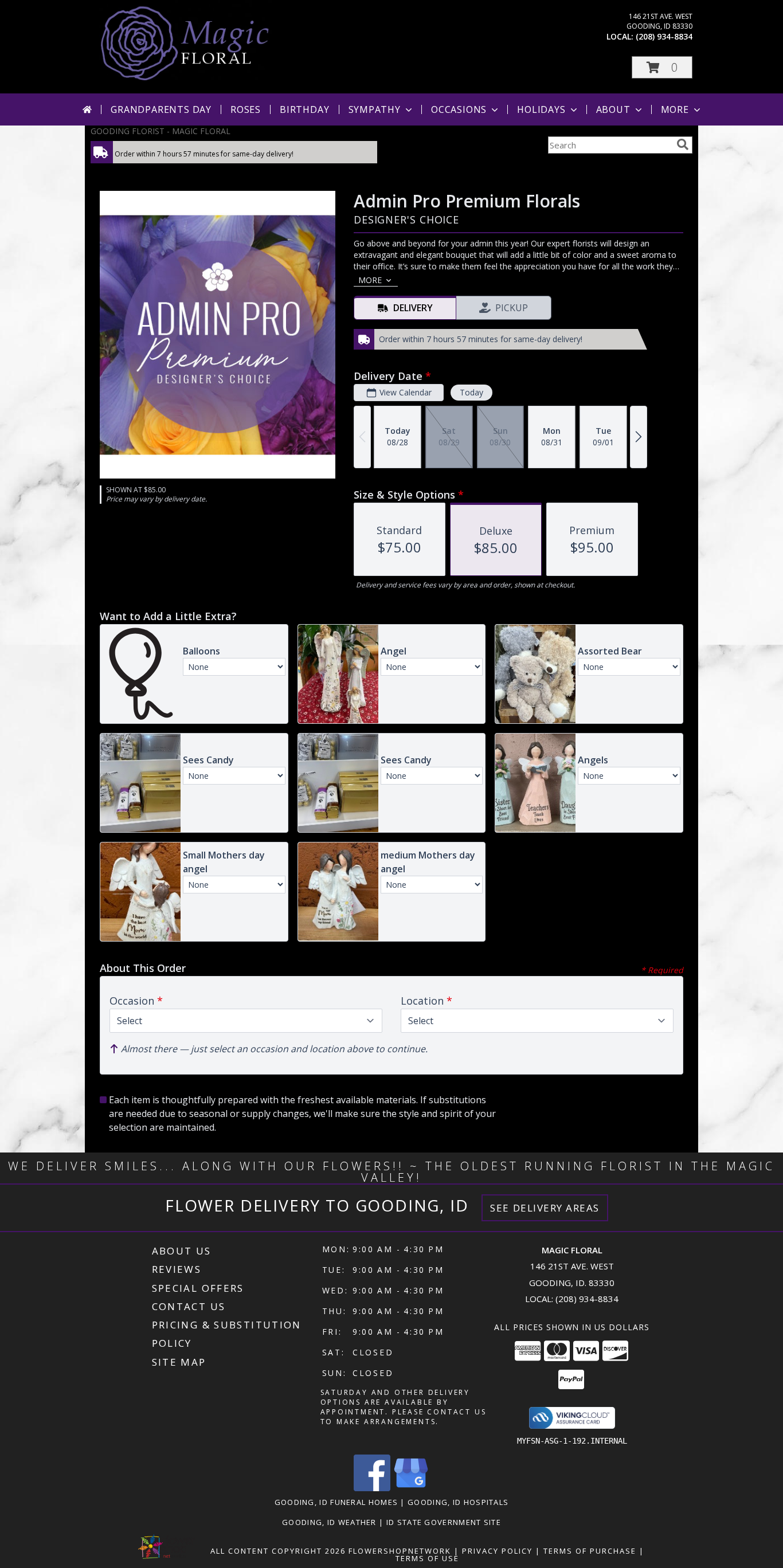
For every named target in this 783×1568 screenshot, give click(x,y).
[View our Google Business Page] (411, 1488)
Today (471, 392)
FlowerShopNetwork (400, 1551)
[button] (662, 67)
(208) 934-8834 (664, 36)
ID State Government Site (443, 1522)
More (675, 109)
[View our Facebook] (372, 1488)
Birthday (304, 109)
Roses (245, 109)
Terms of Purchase (589, 1551)
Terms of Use (427, 1558)
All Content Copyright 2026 (278, 1551)
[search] (683, 144)
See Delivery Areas (545, 1207)
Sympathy (375, 109)
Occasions (459, 109)
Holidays (541, 109)
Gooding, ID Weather (329, 1522)
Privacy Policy (497, 1551)
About (613, 109)
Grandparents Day (161, 109)
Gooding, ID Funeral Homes (336, 1502)
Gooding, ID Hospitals (458, 1502)
